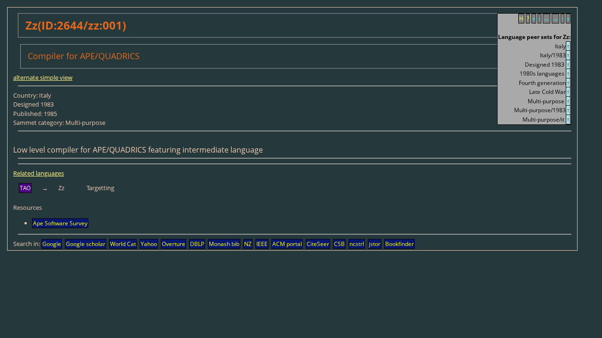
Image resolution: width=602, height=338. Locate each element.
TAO (25, 188)
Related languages (38, 173)
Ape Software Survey (60, 223)
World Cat (123, 244)
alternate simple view (42, 77)
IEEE (262, 244)
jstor (374, 244)
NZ (248, 244)
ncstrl (356, 244)
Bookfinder (399, 244)
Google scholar (85, 244)
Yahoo (149, 244)
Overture (173, 244)
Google (51, 244)
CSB (339, 244)
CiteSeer (318, 244)
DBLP (197, 244)
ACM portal (287, 244)
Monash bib (224, 244)
